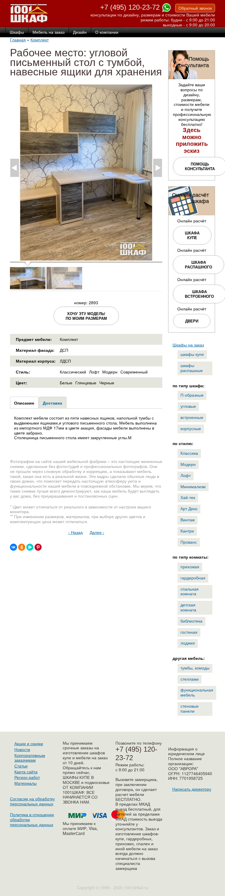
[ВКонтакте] (13, 547)
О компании (106, 32)
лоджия (187, 643)
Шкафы (17, 32)
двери (191, 321)
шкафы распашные (191, 367)
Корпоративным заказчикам (29, 757)
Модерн (188, 464)
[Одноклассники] (21, 547)
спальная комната (189, 591)
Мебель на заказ (48, 32)
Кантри (187, 531)
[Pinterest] (38, 547)
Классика (189, 453)
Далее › (97, 532)
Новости (22, 749)
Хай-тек (187, 497)
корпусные (190, 428)
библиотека (191, 621)
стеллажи (189, 679)
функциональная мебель (196, 692)
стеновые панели (189, 708)
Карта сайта (26, 772)
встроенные (191, 417)
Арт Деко (188, 508)
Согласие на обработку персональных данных (32, 801)
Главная (18, 40)
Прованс (188, 542)
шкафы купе (192, 354)
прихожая (189, 566)
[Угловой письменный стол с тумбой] (86, 258)
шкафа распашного (198, 264)
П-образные (192, 395)
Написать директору (191, 789)
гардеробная (192, 578)
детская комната (188, 607)
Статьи (21, 766)
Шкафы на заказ (188, 345)
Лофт (185, 475)
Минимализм (193, 486)
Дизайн (80, 32)
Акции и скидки (28, 743)
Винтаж (187, 520)
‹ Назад (75, 532)
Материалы (25, 783)
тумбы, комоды (194, 668)
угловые (188, 406)
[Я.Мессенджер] (29, 547)
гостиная (188, 632)
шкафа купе (192, 235)
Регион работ (27, 777)
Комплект (39, 40)
